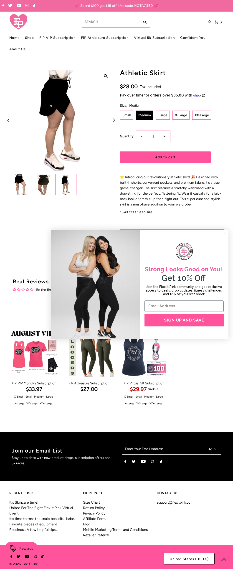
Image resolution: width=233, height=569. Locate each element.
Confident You (192, 38)
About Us (17, 49)
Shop (29, 38)
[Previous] (9, 120)
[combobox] (110, 21)
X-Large (181, 115)
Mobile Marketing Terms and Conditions (115, 529)
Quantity (127, 136)
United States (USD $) (189, 559)
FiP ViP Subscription (57, 38)
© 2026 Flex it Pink (23, 564)
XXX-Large (46, 403)
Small (126, 115)
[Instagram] (26, 5)
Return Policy (94, 508)
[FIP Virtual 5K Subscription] (144, 353)
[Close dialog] (225, 233)
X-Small (18, 396)
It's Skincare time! (23, 502)
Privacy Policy (94, 513)
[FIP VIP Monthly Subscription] (34, 353)
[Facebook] (2, 5)
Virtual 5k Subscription (154, 38)
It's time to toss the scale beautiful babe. (42, 519)
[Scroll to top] (223, 559)
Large (163, 115)
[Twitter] (9, 5)
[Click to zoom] (106, 76)
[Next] (114, 120)
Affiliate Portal (94, 519)
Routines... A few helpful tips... (33, 529)
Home (14, 38)
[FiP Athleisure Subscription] (89, 353)
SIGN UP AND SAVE (184, 320)
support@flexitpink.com (175, 502)
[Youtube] (18, 5)
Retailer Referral (96, 535)
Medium (144, 115)
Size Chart (91, 502)
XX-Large (202, 115)
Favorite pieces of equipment (33, 524)
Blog (86, 524)
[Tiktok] (33, 5)
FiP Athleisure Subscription (105, 38)
